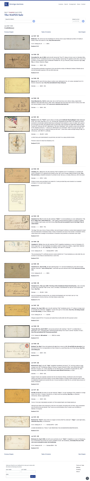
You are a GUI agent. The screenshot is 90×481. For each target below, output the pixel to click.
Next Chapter (82, 32)
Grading (78, 469)
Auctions (61, 4)
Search (66, 4)
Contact (83, 4)
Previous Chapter (9, 32)
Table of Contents (46, 32)
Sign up (33, 476)
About (78, 4)
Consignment (72, 4)
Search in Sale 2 (10, 19)
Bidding (78, 467)
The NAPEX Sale (13, 14)
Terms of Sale (80, 465)
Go (34, 21)
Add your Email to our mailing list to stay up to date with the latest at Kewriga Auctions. (20, 466)
